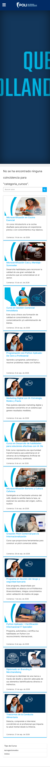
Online (7, 754)
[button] (4, 4)
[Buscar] (44, 189)
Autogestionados (11, 750)
